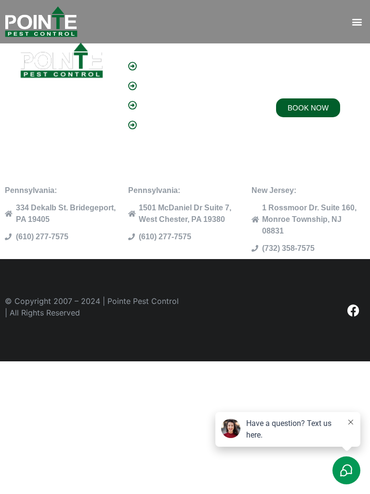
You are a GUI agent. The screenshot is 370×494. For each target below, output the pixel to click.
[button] (357, 22)
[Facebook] (353, 310)
